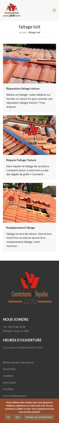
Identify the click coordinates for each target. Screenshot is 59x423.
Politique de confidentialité (39, 417)
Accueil (22, 32)
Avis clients (9, 382)
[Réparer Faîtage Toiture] (29, 135)
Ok (8, 417)
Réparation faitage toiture (22, 88)
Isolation (8, 376)
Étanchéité (9, 369)
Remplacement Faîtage (20, 227)
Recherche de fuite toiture (18, 362)
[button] (54, 10)
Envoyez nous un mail (16, 331)
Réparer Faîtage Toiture (21, 160)
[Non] (55, 410)
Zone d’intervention (14, 396)
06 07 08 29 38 (16, 327)
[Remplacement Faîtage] (29, 202)
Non (18, 417)
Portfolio (8, 389)
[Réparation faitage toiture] (29, 63)
